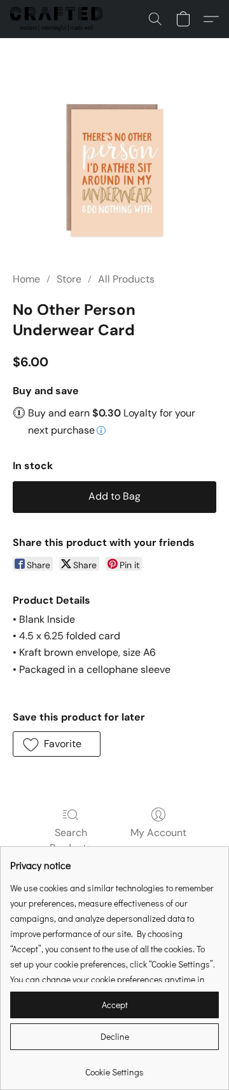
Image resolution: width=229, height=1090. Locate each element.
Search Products (71, 840)
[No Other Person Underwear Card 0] (114, 170)
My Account (158, 832)
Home (26, 279)
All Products (126, 279)
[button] (59, 19)
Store (69, 279)
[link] (114, 1067)
